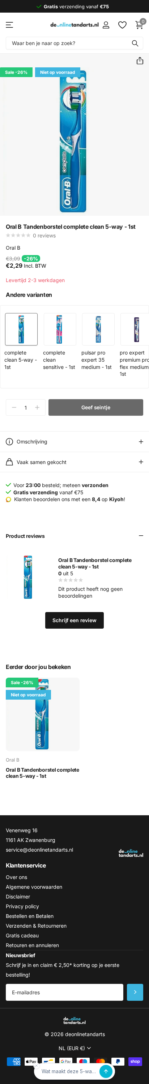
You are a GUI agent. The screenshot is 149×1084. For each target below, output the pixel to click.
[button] (137, 60)
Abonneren (135, 992)
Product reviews (25, 536)
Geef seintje (95, 407)
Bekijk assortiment (10, 25)
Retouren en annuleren (32, 945)
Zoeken (135, 43)
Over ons (16, 877)
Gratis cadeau (22, 935)
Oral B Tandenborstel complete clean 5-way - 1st (95, 563)
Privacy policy (22, 906)
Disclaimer (18, 896)
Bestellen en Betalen (30, 916)
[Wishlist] (122, 25)
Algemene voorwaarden (34, 887)
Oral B (13, 248)
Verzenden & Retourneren (36, 926)
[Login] (105, 25)
